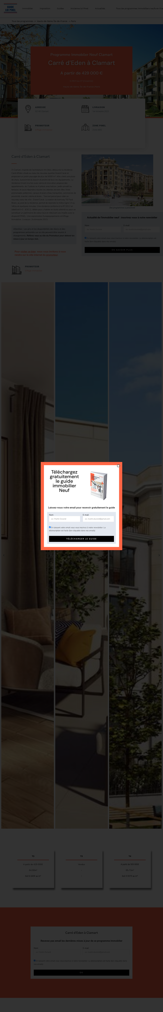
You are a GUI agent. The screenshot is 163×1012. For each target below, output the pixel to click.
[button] (118, 466)
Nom (51, 515)
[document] (81, 506)
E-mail (86, 515)
